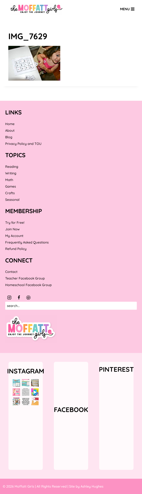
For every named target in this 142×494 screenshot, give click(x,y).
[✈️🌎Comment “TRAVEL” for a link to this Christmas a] (35, 401)
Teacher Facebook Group (25, 278)
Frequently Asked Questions (27, 242)
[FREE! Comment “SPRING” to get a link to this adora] (16, 401)
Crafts (10, 193)
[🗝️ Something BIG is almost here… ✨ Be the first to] (16, 392)
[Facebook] (19, 297)
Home (10, 124)
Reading (11, 166)
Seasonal (12, 199)
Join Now (12, 229)
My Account (14, 236)
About (10, 130)
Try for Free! (14, 222)
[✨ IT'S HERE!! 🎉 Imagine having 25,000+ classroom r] (16, 383)
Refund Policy (15, 249)
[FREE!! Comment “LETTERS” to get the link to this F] (35, 383)
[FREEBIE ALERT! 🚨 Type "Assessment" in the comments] (25, 392)
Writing (10, 173)
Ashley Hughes (92, 486)
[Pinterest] (28, 297)
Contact (11, 272)
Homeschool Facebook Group (28, 285)
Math (9, 180)
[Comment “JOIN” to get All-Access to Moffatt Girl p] (25, 383)
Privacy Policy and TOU (23, 144)
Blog (8, 137)
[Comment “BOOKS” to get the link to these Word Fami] (35, 392)
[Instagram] (9, 297)
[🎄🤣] (25, 401)
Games (10, 186)
